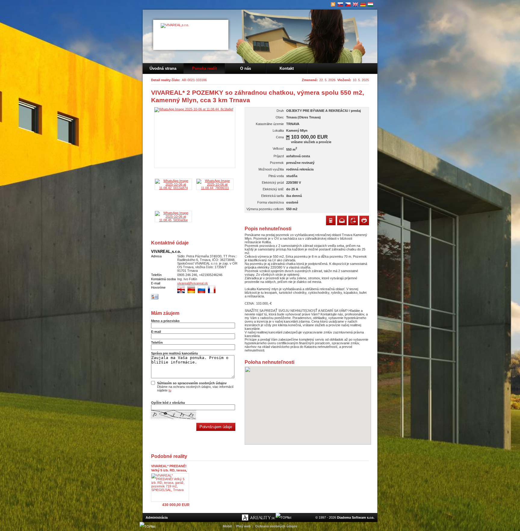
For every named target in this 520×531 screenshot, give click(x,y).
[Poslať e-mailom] (342, 220)
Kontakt (287, 68)
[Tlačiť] (364, 220)
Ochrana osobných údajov (276, 526)
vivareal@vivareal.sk (192, 283)
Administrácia (157, 517)
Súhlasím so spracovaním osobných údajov (192, 383)
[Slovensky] (340, 5)
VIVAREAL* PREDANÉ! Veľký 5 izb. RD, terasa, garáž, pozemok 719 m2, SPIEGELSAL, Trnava (170, 468)
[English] (355, 5)
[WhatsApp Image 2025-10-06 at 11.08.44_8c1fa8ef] (194, 137)
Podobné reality (169, 456)
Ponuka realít (204, 68)
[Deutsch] (363, 5)
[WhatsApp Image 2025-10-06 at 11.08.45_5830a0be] (173, 220)
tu (170, 390)
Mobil (227, 526)
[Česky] (348, 5)
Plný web (243, 526)
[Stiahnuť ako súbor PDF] (353, 220)
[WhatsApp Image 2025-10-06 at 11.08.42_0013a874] (173, 188)
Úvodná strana (163, 68)
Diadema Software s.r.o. (355, 517)
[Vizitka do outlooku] (155, 298)
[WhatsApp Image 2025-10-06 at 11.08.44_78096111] (215, 188)
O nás (245, 68)
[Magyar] (370, 5)
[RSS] (333, 5)
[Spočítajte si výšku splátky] (287, 137)
